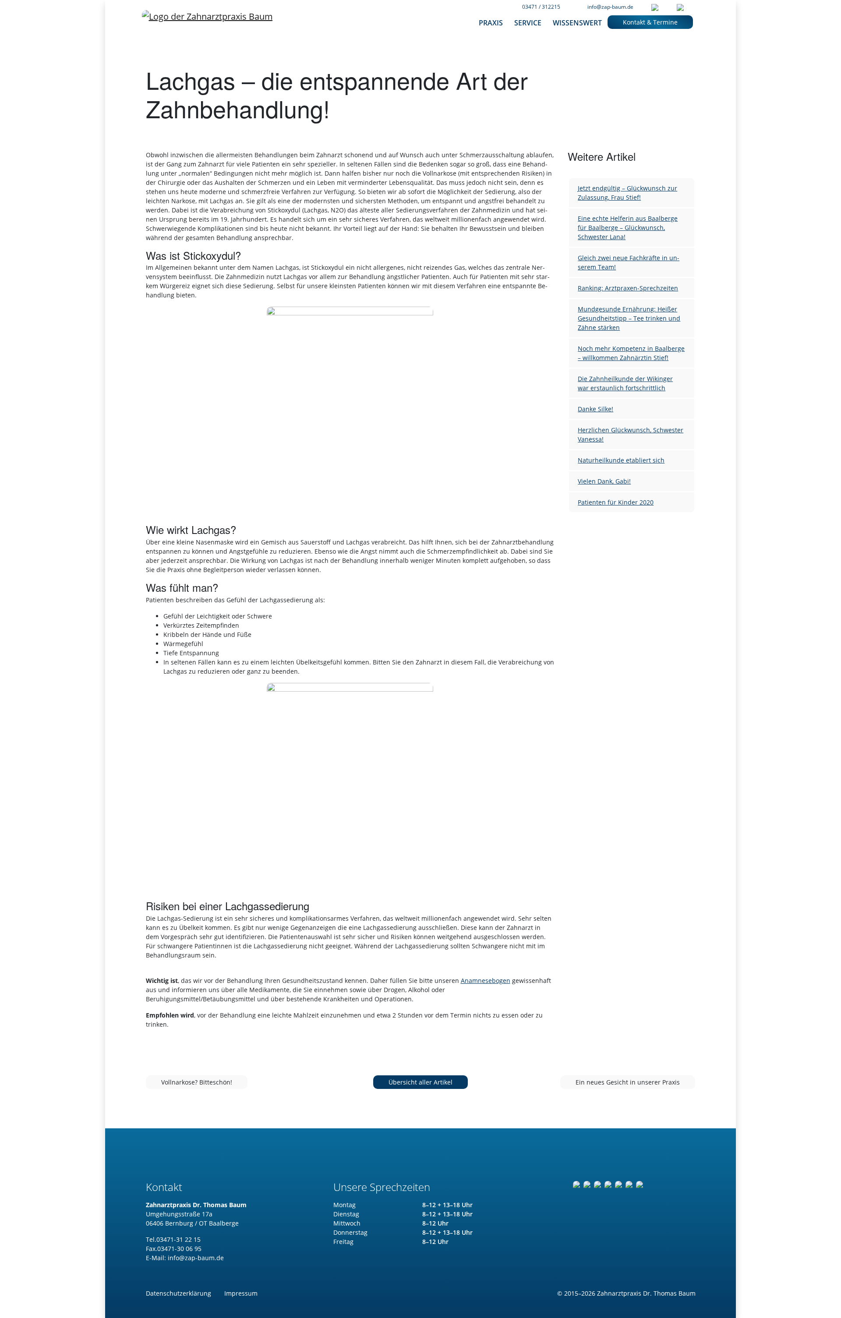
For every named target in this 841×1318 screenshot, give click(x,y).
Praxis (491, 23)
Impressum (241, 1293)
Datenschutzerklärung (178, 1293)
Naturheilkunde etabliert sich (621, 460)
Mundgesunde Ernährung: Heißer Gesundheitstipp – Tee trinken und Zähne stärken (629, 318)
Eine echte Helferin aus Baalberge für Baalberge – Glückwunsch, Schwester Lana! (628, 227)
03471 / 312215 (541, 7)
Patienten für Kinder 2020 (616, 502)
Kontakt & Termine (650, 22)
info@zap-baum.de (610, 7)
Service (527, 23)
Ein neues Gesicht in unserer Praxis (628, 1082)
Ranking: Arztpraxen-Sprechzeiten (628, 288)
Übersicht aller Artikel (420, 1082)
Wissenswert (577, 23)
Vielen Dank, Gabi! (604, 481)
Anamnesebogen (485, 980)
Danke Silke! (595, 409)
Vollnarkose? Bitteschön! (196, 1082)
